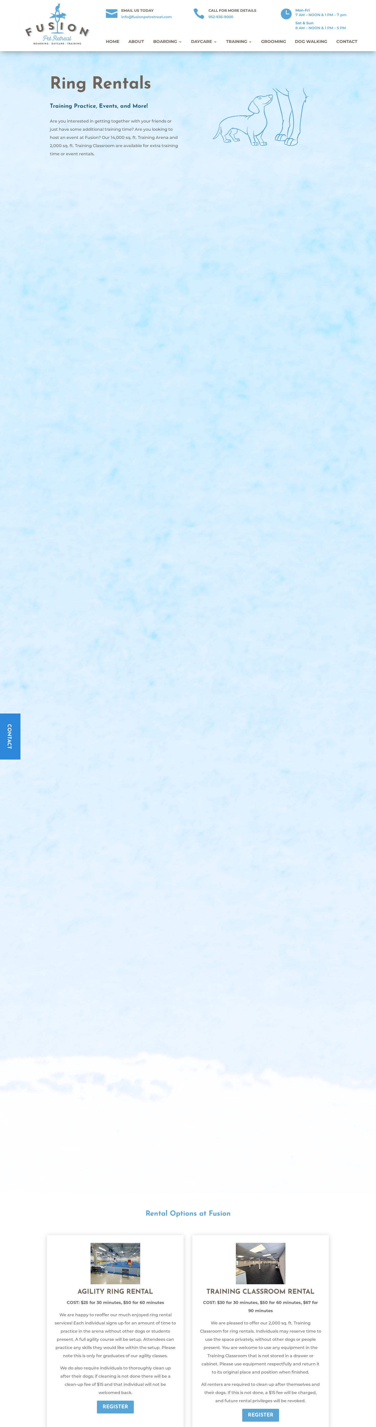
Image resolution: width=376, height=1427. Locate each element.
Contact (346, 41)
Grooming (273, 41)
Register (115, 1407)
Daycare (201, 41)
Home (112, 41)
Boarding (165, 41)
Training (236, 41)
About (136, 41)
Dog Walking (311, 41)
